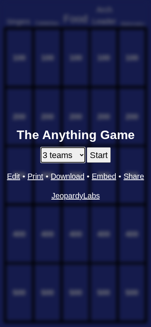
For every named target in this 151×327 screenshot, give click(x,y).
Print (35, 176)
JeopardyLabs (75, 195)
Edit (13, 176)
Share (134, 176)
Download (67, 176)
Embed (104, 176)
